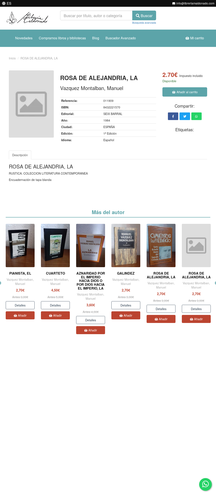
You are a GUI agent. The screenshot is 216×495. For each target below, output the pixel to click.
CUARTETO (55, 273)
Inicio (12, 58)
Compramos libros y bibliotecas (62, 38)
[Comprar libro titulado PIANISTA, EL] (20, 245)
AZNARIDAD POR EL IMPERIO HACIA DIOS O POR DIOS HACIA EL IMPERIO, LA (90, 280)
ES (9, 3)
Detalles (20, 305)
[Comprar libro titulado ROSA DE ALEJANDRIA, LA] (161, 245)
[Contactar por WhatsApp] (205, 484)
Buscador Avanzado (120, 38)
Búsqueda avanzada (144, 22)
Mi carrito (196, 38)
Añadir (22, 315)
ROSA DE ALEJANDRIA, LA (161, 275)
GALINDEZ (126, 273)
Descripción (20, 155)
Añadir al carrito (187, 92)
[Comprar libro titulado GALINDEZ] (125, 245)
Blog (95, 38)
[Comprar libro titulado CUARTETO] (55, 245)
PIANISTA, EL (20, 273)
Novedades (23, 38)
